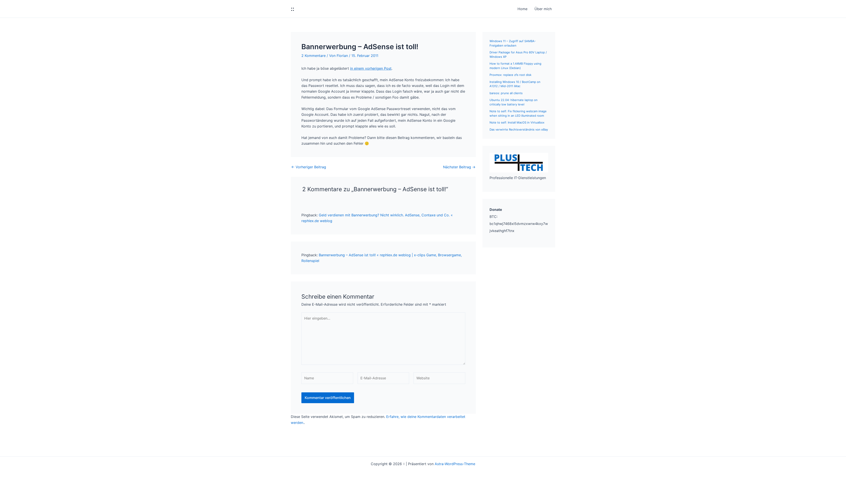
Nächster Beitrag (459, 167)
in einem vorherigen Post (370, 68)
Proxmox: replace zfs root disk (510, 75)
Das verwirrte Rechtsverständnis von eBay (519, 129)
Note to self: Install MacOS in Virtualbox (517, 122)
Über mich (543, 9)
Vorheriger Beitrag (308, 167)
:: (292, 8)
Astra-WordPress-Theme (455, 464)
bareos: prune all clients (506, 93)
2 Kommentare (313, 55)
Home (522, 9)
